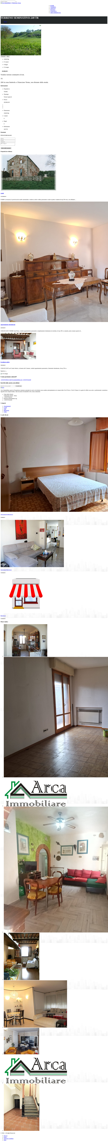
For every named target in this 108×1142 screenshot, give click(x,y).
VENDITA (53, 7)
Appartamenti (7, 406)
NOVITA (52, 10)
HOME (52, 5)
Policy (5, 1137)
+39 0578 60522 (5, 379)
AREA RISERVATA (55, 12)
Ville (5, 409)
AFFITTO (53, 8)
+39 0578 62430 (27, 379)
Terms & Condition (8, 1138)
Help (5, 1140)
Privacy (6, 1135)
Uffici (5, 412)
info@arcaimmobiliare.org (15, 379)
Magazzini (6, 410)
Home (5, 21)
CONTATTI (53, 11)
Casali (5, 407)
